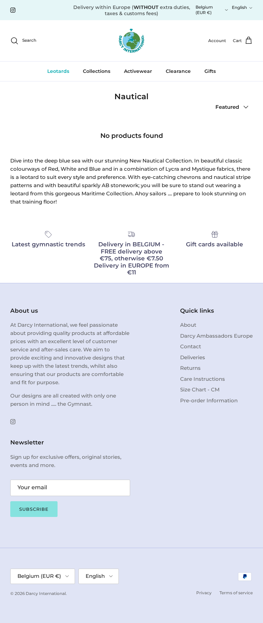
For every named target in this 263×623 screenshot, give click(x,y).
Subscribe (34, 509)
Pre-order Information (209, 400)
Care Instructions (202, 379)
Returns (190, 368)
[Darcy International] (131, 40)
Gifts (210, 71)
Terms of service (236, 592)
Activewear (138, 71)
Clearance (178, 71)
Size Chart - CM (200, 389)
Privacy (204, 592)
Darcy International (46, 593)
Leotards (58, 71)
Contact (190, 346)
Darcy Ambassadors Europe (216, 336)
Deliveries (192, 357)
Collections (96, 71)
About (188, 325)
